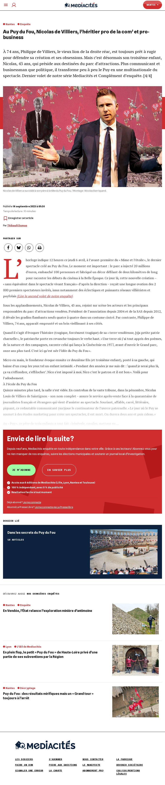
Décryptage (27, 688)
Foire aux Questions (63, 764)
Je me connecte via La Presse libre (54, 507)
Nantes (151, 4)
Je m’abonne (21, 470)
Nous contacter (92, 759)
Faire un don (24, 764)
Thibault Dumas (17, 225)
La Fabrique (124, 759)
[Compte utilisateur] (14, 5)
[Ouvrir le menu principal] (6, 5)
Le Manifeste (91, 764)
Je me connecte (32, 502)
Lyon (8, 646)
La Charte (55, 770)
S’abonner (55, 759)
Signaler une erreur (29, 770)
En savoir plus (59, 470)
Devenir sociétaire (129, 764)
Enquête (25, 24)
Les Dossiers (24, 759)
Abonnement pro (92, 770)
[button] (8, 247)
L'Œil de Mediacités (29, 646)
